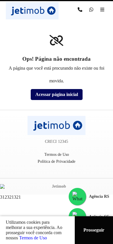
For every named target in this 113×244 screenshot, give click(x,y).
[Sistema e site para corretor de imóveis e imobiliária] (56, 186)
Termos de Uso (33, 237)
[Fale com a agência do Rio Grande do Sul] (77, 196)
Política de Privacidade (56, 161)
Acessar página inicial (56, 94)
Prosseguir (93, 230)
